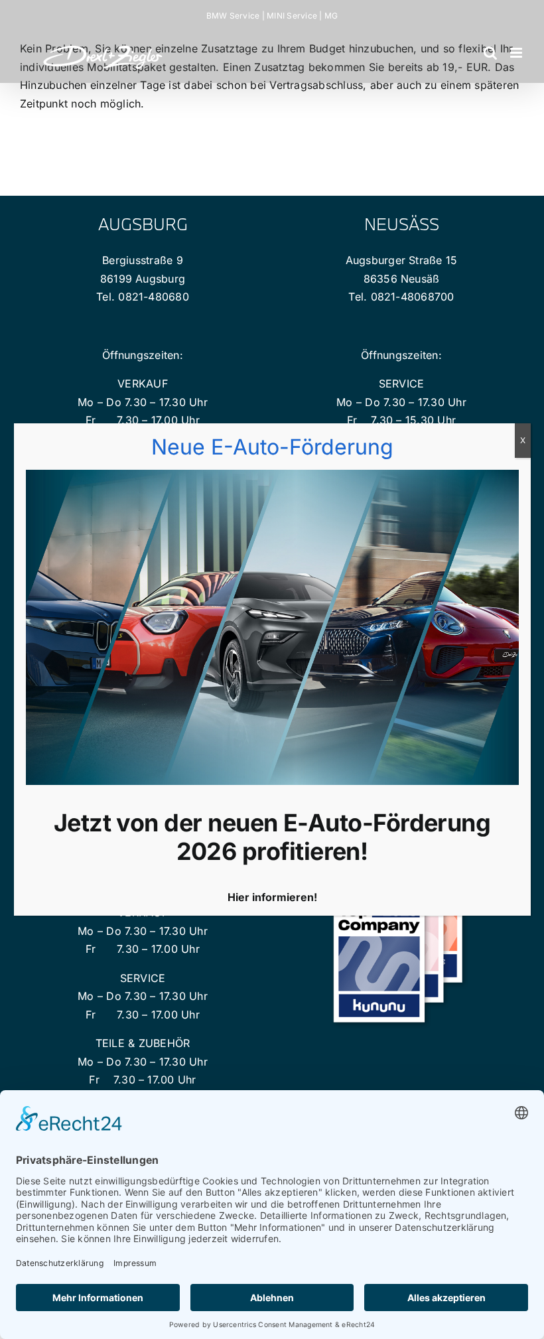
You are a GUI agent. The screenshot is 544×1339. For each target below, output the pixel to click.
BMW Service (233, 16)
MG (331, 16)
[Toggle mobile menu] (517, 53)
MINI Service (292, 16)
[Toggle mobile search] (490, 53)
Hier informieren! (272, 897)
